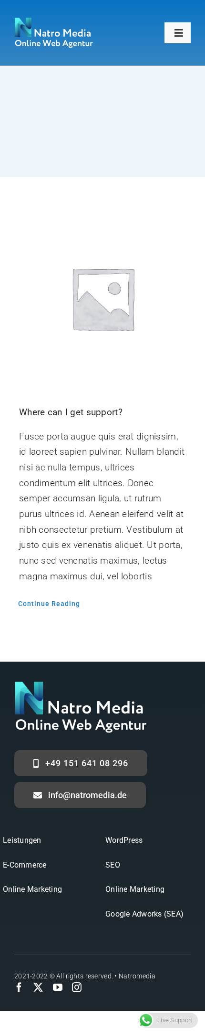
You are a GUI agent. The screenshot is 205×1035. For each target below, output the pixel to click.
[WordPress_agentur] (53, 22)
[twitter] (38, 987)
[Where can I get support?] (102, 298)
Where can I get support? (71, 412)
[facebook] (19, 987)
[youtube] (57, 987)
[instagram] (77, 987)
